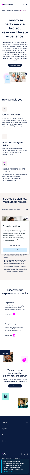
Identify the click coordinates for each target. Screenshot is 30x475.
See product (8, 314)
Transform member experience (7, 212)
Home (3, 10)
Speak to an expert (15, 65)
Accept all (15, 250)
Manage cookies (15, 245)
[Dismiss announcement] (27, 461)
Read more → (8, 471)
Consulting (16, 10)
